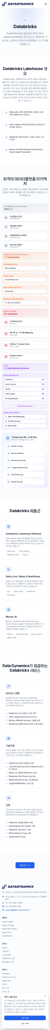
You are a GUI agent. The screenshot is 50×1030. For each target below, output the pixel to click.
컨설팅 (4, 947)
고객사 (4, 984)
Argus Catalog (8, 925)
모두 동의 (25, 1018)
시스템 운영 (6, 955)
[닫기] (45, 995)
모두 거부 (25, 1023)
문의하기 (23, 865)
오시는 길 (5, 991)
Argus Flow (6, 932)
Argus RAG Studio (9, 929)
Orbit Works (7, 936)
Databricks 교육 (8, 958)
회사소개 (5, 988)
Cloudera (6, 973)
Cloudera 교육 (8, 962)
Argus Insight (7, 922)
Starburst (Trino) (9, 977)
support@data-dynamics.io (17, 910)
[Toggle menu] (45, 4)
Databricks (6, 981)
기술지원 (5, 951)
